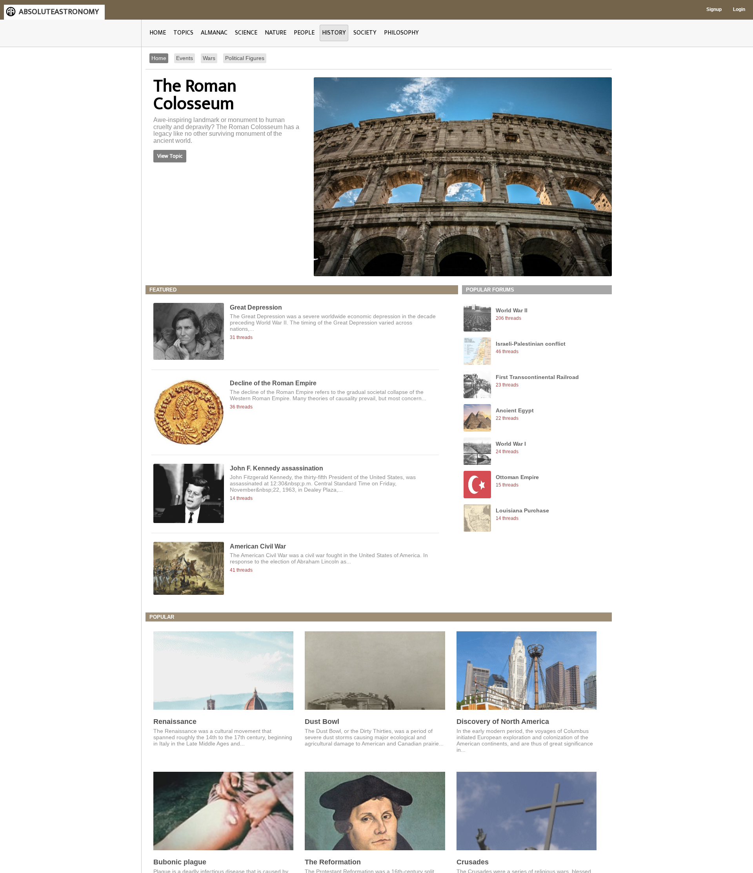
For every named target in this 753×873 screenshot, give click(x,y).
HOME (157, 32)
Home (158, 58)
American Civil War (258, 546)
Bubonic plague (179, 862)
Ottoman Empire (517, 477)
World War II (511, 310)
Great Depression (256, 307)
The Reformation (333, 862)
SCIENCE (246, 32)
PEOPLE (304, 32)
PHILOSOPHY (401, 32)
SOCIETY (364, 32)
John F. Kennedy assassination (276, 468)
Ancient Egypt (515, 410)
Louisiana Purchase (522, 510)
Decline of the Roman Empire (273, 383)
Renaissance (174, 721)
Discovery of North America (503, 721)
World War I (511, 444)
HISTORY (334, 32)
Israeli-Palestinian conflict (531, 344)
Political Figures (244, 58)
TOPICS (183, 32)
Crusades (473, 862)
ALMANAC (214, 32)
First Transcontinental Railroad (537, 377)
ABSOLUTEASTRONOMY (59, 11)
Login (739, 9)
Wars (209, 58)
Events (184, 58)
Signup (714, 9)
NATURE (275, 32)
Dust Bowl (322, 721)
